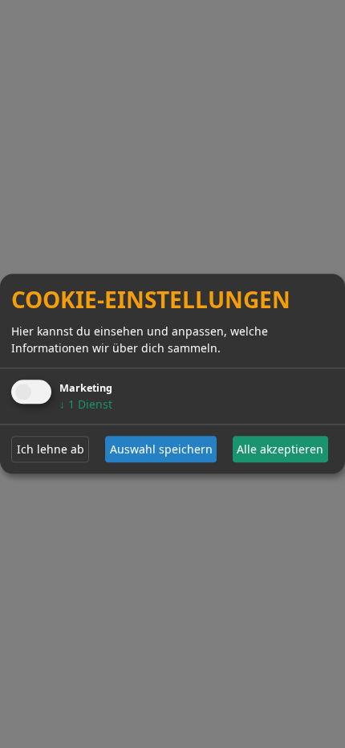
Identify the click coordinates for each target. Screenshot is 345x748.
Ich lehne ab (50, 449)
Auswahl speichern (161, 449)
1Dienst (85, 404)
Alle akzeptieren (280, 449)
